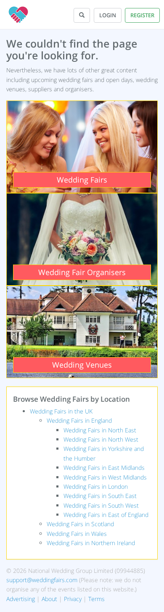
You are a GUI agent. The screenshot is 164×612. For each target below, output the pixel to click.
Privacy (73, 599)
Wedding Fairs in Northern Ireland (91, 543)
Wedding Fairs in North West (100, 439)
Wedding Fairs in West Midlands (105, 477)
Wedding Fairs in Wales (77, 534)
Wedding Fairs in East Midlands (104, 468)
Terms (96, 599)
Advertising (20, 599)
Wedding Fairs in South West (101, 505)
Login (107, 15)
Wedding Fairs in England (79, 420)
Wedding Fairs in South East (100, 496)
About (49, 599)
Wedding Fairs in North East (99, 430)
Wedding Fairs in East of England (105, 515)
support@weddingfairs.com (41, 580)
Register (142, 15)
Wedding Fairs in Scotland (80, 524)
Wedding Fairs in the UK (61, 411)
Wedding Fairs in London (95, 486)
